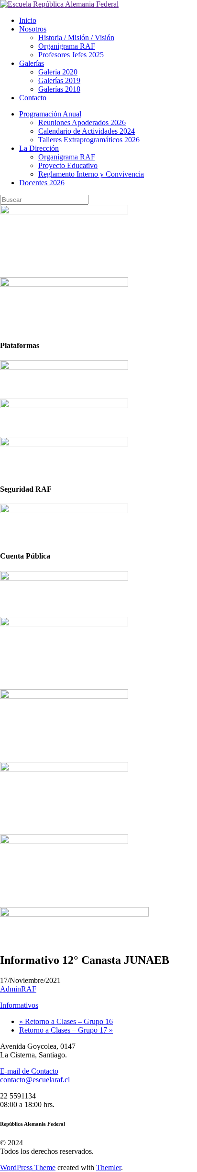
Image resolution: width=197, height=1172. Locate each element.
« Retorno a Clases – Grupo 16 (66, 1021)
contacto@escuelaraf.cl (35, 1080)
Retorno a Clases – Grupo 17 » (66, 1030)
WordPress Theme (27, 1167)
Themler (108, 1167)
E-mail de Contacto (29, 1071)
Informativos (19, 1005)
